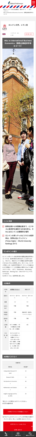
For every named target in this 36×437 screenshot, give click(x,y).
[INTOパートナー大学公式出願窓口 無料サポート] (16, 2)
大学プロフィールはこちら (18, 424)
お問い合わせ (29, 34)
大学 (30, 9)
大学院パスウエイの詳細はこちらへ (18, 411)
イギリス (6, 11)
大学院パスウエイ (15, 289)
